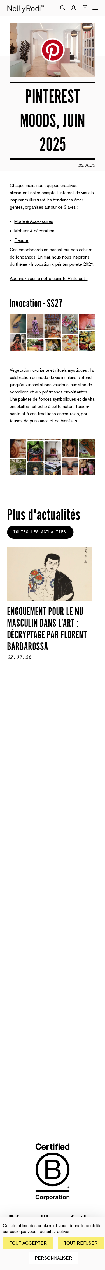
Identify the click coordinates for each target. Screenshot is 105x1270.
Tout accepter (28, 1243)
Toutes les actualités (39, 532)
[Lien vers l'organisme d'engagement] (53, 1204)
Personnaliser (53, 1258)
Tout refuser (80, 1243)
